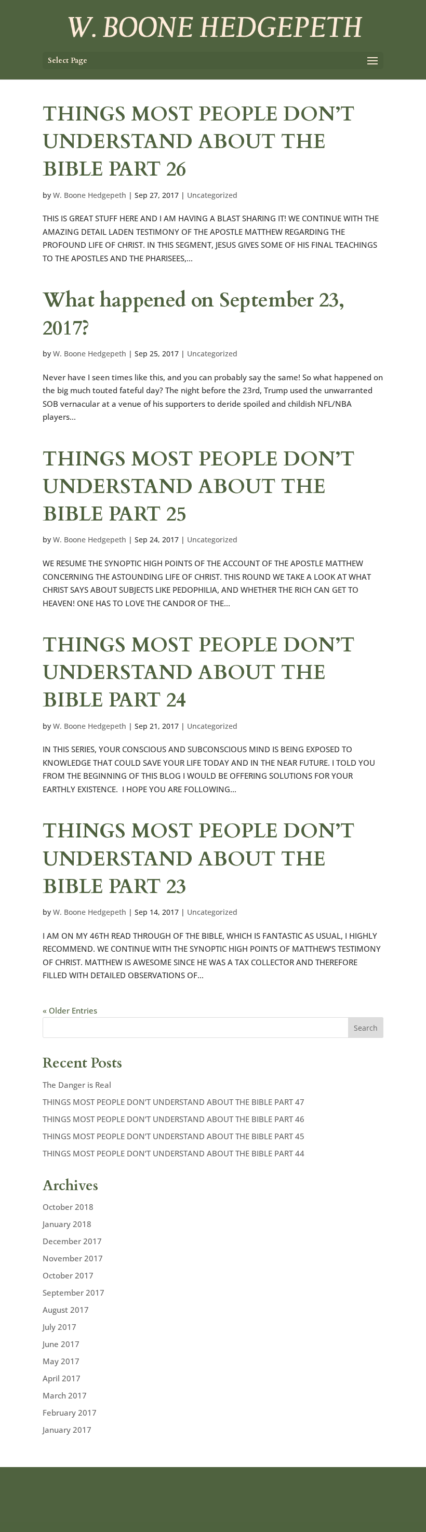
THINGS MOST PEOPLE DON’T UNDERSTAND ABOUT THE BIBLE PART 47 (173, 1102)
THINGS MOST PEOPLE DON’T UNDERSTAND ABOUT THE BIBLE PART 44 (173, 1153)
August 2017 (66, 1309)
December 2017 (72, 1241)
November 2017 (73, 1258)
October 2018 (68, 1207)
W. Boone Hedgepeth (89, 195)
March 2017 (65, 1395)
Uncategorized (212, 195)
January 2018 (67, 1224)
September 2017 (73, 1292)
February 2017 (70, 1412)
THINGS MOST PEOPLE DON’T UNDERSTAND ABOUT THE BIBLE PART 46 (173, 1119)
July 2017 (59, 1327)
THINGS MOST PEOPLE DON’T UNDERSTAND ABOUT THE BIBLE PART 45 (173, 1136)
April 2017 (62, 1378)
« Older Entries (70, 1010)
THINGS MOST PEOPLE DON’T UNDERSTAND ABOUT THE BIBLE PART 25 (199, 487)
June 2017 (61, 1344)
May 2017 (61, 1361)
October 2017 (68, 1275)
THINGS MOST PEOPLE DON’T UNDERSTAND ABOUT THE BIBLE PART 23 (199, 859)
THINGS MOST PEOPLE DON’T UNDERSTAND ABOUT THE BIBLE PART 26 (199, 142)
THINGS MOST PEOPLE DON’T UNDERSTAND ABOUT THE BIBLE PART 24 (199, 673)
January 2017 (67, 1429)
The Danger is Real (77, 1085)
